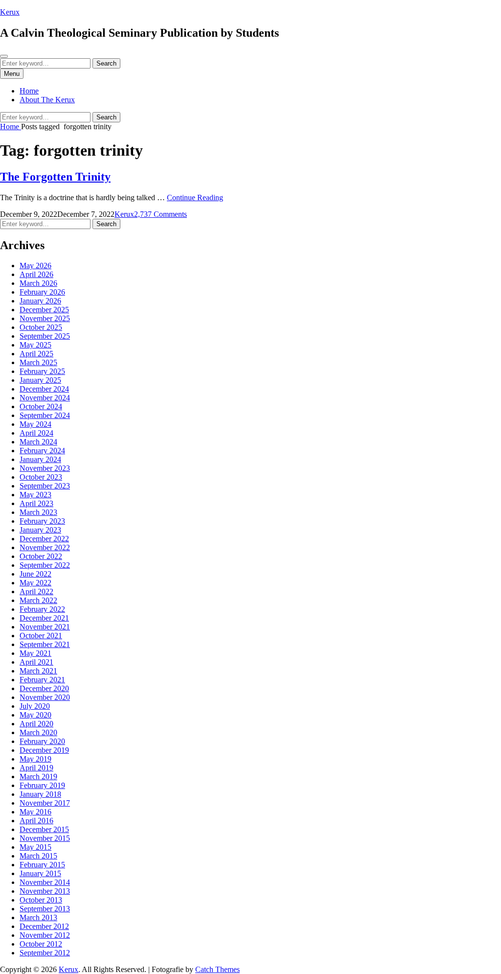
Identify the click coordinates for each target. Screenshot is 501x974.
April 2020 (36, 723)
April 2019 (36, 768)
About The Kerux (47, 99)
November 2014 (45, 882)
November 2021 (45, 627)
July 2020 (35, 706)
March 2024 (38, 442)
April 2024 (36, 433)
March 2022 (38, 600)
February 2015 (42, 864)
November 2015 (45, 838)
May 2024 (35, 424)
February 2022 (42, 609)
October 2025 (41, 327)
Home (29, 91)
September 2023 (45, 486)
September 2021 (45, 644)
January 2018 (40, 794)
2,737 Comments (160, 214)
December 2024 (44, 389)
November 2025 (45, 318)
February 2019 (42, 785)
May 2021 (35, 653)
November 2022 (45, 547)
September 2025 (45, 336)
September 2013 (45, 908)
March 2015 (38, 856)
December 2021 (44, 618)
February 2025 (42, 371)
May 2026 (35, 265)
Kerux (10, 12)
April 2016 (36, 820)
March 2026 (38, 283)
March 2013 (38, 917)
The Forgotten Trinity (55, 176)
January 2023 (40, 530)
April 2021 (36, 662)
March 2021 (38, 671)
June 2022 (35, 574)
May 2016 (35, 812)
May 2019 (35, 759)
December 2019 (44, 750)
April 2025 (36, 353)
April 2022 (36, 591)
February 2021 (42, 679)
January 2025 (40, 380)
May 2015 (35, 847)
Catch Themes (217, 969)
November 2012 (45, 935)
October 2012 (41, 944)
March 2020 (38, 732)
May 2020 (35, 715)
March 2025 (38, 362)
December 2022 (44, 538)
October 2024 (41, 406)
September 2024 (45, 415)
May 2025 (35, 345)
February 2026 (42, 292)
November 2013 (45, 891)
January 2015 (40, 873)
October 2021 (41, 635)
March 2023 (38, 512)
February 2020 (42, 741)
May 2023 (35, 494)
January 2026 (40, 301)
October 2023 (41, 477)
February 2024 (42, 450)
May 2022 (35, 583)
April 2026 (36, 274)
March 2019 (38, 776)
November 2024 (45, 398)
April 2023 (36, 503)
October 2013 (41, 900)
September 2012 (45, 953)
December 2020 (44, 688)
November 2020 (45, 697)
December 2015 (44, 829)
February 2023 (42, 521)
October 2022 (41, 556)
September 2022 (45, 565)
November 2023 (45, 468)
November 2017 (45, 803)
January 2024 (40, 459)
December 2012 (44, 926)
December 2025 (44, 309)
